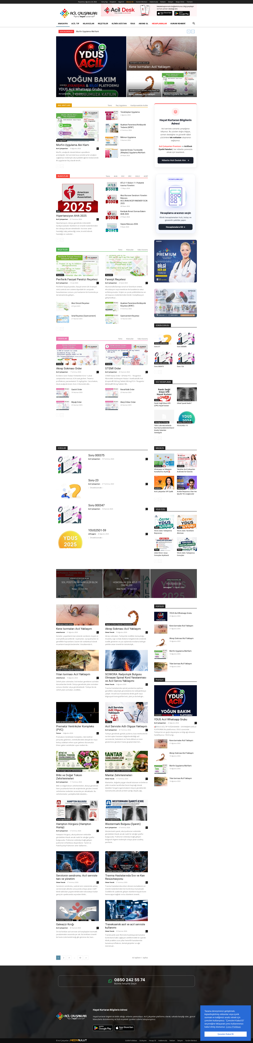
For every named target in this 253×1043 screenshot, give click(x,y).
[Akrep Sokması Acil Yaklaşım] (144, 84)
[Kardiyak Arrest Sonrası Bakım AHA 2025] (111, 214)
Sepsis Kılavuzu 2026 (129, 224)
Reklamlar (158, 466)
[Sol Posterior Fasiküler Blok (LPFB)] (79, 583)
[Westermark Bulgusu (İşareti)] (126, 810)
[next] (192, 31)
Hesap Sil (152, 1040)
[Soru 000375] (70, 463)
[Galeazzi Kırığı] (77, 910)
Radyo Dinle (180, 2)
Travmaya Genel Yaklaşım (114, 670)
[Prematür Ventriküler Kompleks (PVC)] (77, 712)
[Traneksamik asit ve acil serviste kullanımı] (126, 910)
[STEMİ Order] (126, 354)
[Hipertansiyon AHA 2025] (77, 197)
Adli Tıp (108, 722)
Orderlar (59, 364)
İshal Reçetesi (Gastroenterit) (83, 316)
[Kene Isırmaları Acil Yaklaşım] (162, 53)
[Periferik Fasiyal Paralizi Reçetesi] (77, 265)
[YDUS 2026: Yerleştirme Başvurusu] (164, 522)
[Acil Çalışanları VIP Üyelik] (164, 482)
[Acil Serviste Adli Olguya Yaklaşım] (126, 712)
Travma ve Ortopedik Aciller (115, 920)
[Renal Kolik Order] (111, 392)
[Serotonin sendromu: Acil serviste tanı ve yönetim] (77, 861)
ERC (129, 176)
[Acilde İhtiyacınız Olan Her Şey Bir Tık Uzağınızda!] (187, 482)
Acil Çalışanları (65, 94)
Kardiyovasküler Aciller (139, 105)
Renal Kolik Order (127, 389)
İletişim (170, 2)
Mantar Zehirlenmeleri (118, 775)
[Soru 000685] (187, 338)
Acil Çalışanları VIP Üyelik (163, 491)
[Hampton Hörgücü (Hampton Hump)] (77, 810)
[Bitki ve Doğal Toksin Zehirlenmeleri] (77, 761)
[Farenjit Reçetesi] (126, 265)
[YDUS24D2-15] (187, 416)
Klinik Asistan (119, 23)
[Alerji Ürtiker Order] (111, 405)
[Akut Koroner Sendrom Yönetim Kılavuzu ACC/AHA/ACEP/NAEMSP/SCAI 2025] (111, 198)
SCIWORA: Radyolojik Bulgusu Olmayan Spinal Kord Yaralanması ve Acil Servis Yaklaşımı (125, 677)
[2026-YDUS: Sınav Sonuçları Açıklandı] (164, 544)
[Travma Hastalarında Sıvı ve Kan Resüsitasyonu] (126, 861)
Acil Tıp (75, 23)
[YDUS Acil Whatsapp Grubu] (91, 66)
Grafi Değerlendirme (184, 400)
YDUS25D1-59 (97, 530)
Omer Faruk (121, 589)
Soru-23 (93, 480)
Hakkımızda (154, 2)
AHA (115, 176)
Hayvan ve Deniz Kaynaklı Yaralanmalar (144, 90)
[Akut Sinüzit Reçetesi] (62, 306)
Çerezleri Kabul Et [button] (226, 1034)
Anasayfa (63, 23)
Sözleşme (143, 1040)
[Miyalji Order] (62, 405)
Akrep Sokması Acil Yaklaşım (123, 628)
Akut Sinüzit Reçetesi (80, 303)
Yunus (74, 589)
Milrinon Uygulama (128, 137)
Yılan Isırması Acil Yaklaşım (87, 31)
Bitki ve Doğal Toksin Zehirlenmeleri (69, 771)
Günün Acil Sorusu (161, 343)
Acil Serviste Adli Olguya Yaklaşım (126, 726)
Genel (180, 343)
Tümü (110, 105)
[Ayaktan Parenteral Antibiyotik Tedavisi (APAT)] (111, 128)
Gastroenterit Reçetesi (129, 316)
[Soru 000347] (70, 513)
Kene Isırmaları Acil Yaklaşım (74, 628)
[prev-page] (57, 166)
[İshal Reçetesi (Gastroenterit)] (62, 319)
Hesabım (113, 2)
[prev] (188, 31)
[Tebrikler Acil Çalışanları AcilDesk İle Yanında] (187, 460)
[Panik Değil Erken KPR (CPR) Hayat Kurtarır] (164, 394)
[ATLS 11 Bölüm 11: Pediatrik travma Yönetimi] (111, 186)
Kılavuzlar (88, 23)
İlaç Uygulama (170, 90)
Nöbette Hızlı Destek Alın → (175, 160)
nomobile (63, 85)
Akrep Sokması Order (69, 368)
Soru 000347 (96, 505)
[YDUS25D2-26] (173, 583)
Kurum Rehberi (178, 23)
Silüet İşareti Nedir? (184, 403)
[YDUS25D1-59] (70, 538)
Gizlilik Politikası (131, 1040)
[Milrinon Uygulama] (111, 140)
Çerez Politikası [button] (233, 1027)
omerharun (60, 632)
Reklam (163, 2)
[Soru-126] (187, 357)
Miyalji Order (76, 402)
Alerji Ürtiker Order (128, 402)
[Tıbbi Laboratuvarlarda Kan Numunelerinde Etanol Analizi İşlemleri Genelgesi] (164, 416)
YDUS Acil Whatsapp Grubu (180, 613)
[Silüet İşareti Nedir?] (187, 394)
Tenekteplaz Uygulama (130, 112)
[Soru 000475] (164, 357)
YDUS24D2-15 (182, 425)
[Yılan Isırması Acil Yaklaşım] (77, 660)
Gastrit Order (76, 389)
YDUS (132, 23)
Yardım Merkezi (141, 2)
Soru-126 (180, 366)
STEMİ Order (113, 368)
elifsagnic (92, 534)
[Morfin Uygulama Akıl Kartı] (179, 84)
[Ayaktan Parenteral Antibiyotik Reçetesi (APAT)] (111, 306)
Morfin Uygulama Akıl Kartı (72, 145)
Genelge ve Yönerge (162, 422)
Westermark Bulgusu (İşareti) (123, 824)
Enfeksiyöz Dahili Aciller (139, 63)
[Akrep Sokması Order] (77, 354)
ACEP (146, 176)
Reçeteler (103, 23)
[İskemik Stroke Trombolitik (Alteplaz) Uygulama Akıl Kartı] (111, 153)
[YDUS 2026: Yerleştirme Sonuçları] (187, 544)
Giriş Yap (104, 2)
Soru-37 (157, 347)
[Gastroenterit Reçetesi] (111, 319)
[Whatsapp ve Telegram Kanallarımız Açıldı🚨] (164, 460)
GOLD (137, 176)
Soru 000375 (96, 455)
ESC (122, 176)
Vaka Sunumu (142, 250)
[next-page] (62, 166)
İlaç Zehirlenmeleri (63, 871)
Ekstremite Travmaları (64, 920)
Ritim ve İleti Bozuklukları (79, 578)
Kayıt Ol (121, 2)
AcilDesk (181, 466)
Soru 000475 (159, 366)
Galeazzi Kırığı (65, 924)
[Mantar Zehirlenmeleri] (126, 761)
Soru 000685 (181, 347)
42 (80, 958)
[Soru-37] (164, 338)
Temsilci (190, 2)
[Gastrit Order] (62, 392)
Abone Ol (143, 23)
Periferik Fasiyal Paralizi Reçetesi (77, 279)
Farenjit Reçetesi (115, 279)
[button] (194, 23)
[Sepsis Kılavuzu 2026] (111, 227)
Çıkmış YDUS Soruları (185, 422)
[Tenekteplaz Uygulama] (111, 115)
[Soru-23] (70, 488)
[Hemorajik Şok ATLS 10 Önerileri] (126, 583)
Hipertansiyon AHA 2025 (71, 215)
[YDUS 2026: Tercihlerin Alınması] (187, 522)
